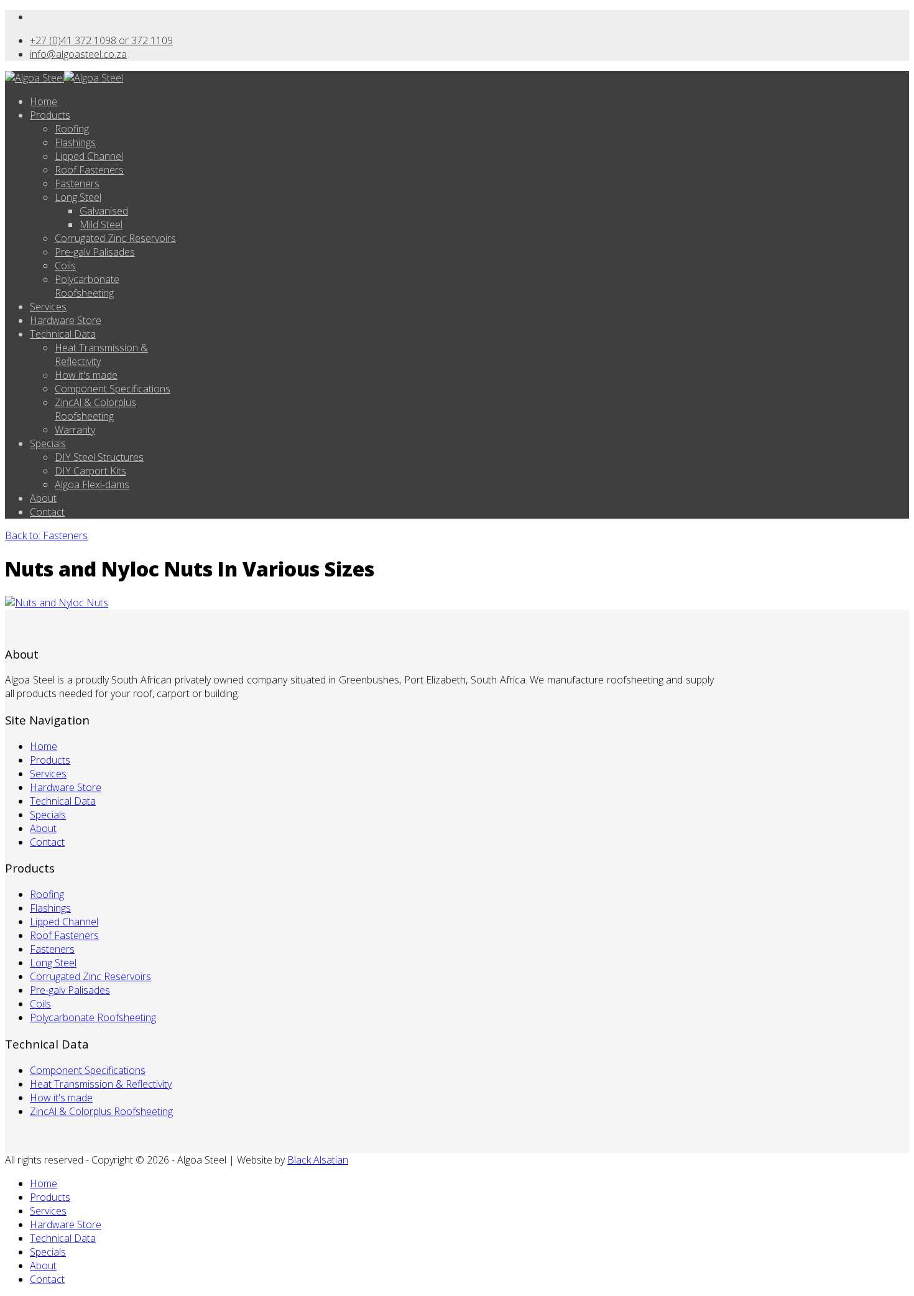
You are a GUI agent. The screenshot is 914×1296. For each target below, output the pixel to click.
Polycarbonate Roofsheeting (87, 286)
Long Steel (78, 197)
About (43, 498)
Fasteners (77, 183)
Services (48, 306)
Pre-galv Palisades (95, 252)
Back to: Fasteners (46, 535)
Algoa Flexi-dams (92, 484)
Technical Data (63, 334)
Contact (47, 512)
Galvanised (104, 211)
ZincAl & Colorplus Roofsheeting (95, 409)
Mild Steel (101, 224)
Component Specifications (112, 389)
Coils (65, 265)
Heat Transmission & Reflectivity (101, 1084)
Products (50, 115)
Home (43, 101)
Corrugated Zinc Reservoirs (115, 238)
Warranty (75, 430)
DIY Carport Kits (90, 471)
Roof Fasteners (89, 170)
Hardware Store (65, 320)
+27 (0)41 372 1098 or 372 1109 (101, 40)
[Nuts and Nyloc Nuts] (56, 602)
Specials (48, 443)
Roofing (72, 129)
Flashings (75, 142)
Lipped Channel (89, 156)
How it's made (86, 375)
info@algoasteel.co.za (78, 54)
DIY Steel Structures (99, 457)
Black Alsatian (317, 1160)
